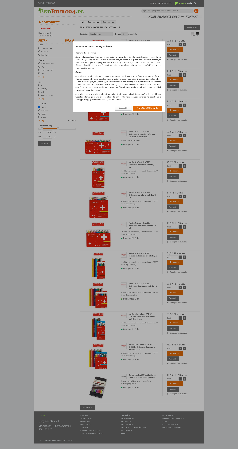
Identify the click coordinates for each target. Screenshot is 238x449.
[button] (123, 108)
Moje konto (164, 3)
